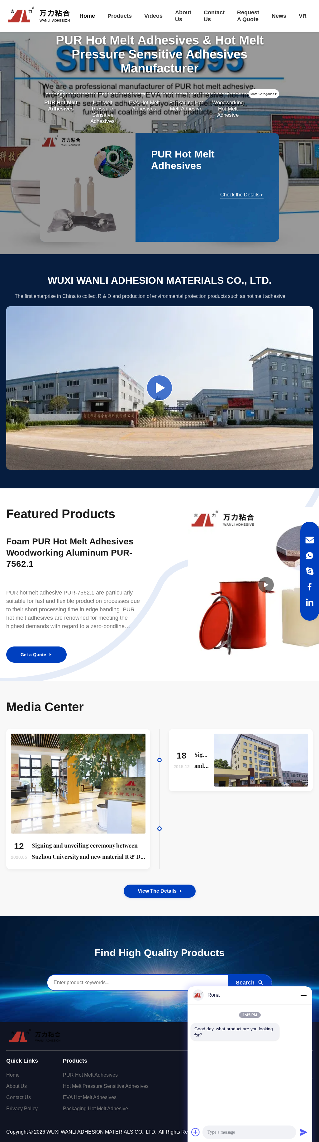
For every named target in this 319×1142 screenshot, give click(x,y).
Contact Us (214, 15)
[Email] (309, 540)
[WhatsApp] (309, 555)
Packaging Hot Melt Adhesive (95, 1108)
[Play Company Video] (159, 388)
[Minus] (303, 995)
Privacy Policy (22, 1108)
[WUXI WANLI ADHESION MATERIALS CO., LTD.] (39, 16)
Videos (153, 16)
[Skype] (309, 571)
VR (303, 16)
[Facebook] (309, 586)
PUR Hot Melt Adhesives (90, 1075)
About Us (183, 15)
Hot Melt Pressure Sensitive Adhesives (106, 1086)
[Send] (303, 1132)
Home (87, 16)
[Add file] (195, 1132)
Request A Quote (248, 15)
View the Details (157, 891)
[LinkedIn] (309, 602)
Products (119, 16)
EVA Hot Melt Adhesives (90, 1097)
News (279, 16)
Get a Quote (33, 654)
